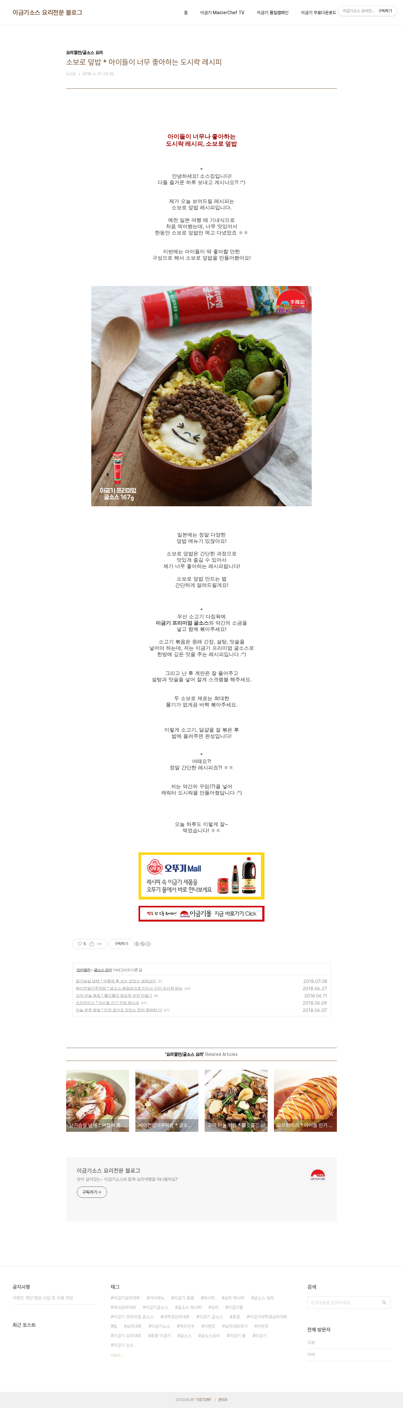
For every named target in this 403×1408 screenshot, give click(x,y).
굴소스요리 (210, 1335)
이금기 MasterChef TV (222, 12)
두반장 (262, 1326)
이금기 (260, 1335)
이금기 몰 (237, 1335)
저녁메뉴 (156, 1297)
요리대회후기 (236, 1326)
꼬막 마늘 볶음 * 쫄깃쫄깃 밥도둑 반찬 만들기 (114, 995)
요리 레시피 (234, 1297)
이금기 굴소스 (211, 1316)
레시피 (209, 1297)
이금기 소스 (123, 1345)
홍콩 (236, 1316)
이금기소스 (160, 1326)
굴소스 (185, 1335)
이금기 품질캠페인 (272, 12)
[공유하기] (92, 944)
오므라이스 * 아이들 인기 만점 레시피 (107, 1002)
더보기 (115, 1355)
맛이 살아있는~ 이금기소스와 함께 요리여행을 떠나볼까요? (127, 1179)
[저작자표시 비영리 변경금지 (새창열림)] (142, 943)
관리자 (223, 1400)
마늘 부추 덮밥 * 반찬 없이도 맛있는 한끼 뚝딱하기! (119, 1009)
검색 (384, 1303)
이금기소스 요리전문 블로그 (47, 12)
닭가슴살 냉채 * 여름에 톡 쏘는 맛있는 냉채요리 (116, 981)
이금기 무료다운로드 (318, 12)
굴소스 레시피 (190, 1307)
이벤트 (209, 1326)
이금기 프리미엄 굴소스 (133, 1316)
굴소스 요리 (103, 970)
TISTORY (203, 1400)
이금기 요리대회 (127, 1335)
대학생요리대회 (176, 1316)
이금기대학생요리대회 (268, 1316)
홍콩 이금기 (160, 1335)
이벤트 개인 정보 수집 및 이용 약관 (43, 1297)
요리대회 (134, 1326)
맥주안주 (187, 1326)
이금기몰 (235, 1307)
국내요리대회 (124, 1307)
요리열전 (83, 970)
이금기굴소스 (156, 1307)
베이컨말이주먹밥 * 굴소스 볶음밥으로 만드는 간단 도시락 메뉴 (129, 988)
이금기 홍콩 (184, 1297)
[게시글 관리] (100, 944)
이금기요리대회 (126, 1297)
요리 (215, 1307)
